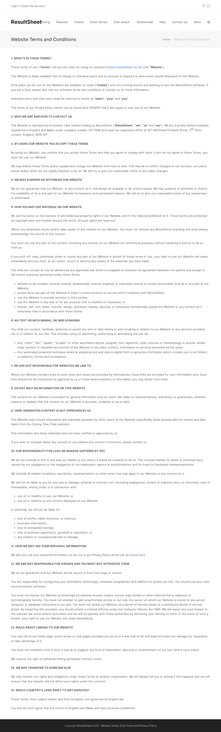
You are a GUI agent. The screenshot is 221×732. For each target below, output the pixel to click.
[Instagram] (208, 6)
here (142, 555)
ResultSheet (26, 22)
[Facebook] (203, 6)
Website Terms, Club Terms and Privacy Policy (129, 725)
